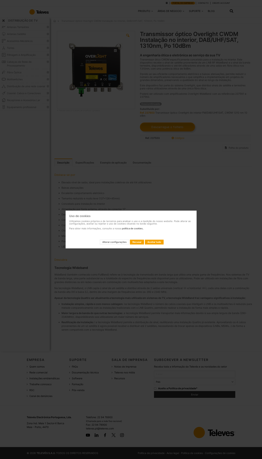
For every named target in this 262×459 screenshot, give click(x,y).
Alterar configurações (114, 242)
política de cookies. (132, 228)
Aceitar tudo (154, 242)
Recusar (137, 242)
